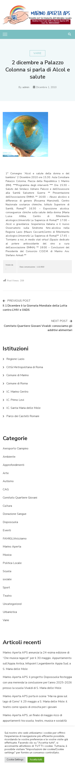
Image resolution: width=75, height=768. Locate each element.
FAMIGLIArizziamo (15, 539)
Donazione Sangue (14, 514)
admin (25, 87)
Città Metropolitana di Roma (24, 367)
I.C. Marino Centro (17, 392)
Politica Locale (12, 563)
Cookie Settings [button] (15, 759)
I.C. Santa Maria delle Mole (23, 408)
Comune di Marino (17, 375)
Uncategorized (12, 604)
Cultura (7, 506)
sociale (7, 579)
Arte (6, 473)
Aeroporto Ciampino (15, 448)
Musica (7, 555)
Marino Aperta (12, 547)
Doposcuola (10, 522)
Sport (6, 587)
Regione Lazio (15, 359)
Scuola (7, 571)
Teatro (7, 596)
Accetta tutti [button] (36, 759)
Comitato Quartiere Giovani (20, 498)
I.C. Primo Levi (15, 400)
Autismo (8, 481)
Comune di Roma (17, 383)
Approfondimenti (13, 465)
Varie (37, 53)
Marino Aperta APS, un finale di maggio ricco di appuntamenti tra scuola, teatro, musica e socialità (35, 718)
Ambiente (9, 457)
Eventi (7, 530)
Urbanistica (10, 612)
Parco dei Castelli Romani (22, 416)
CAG (6, 489)
